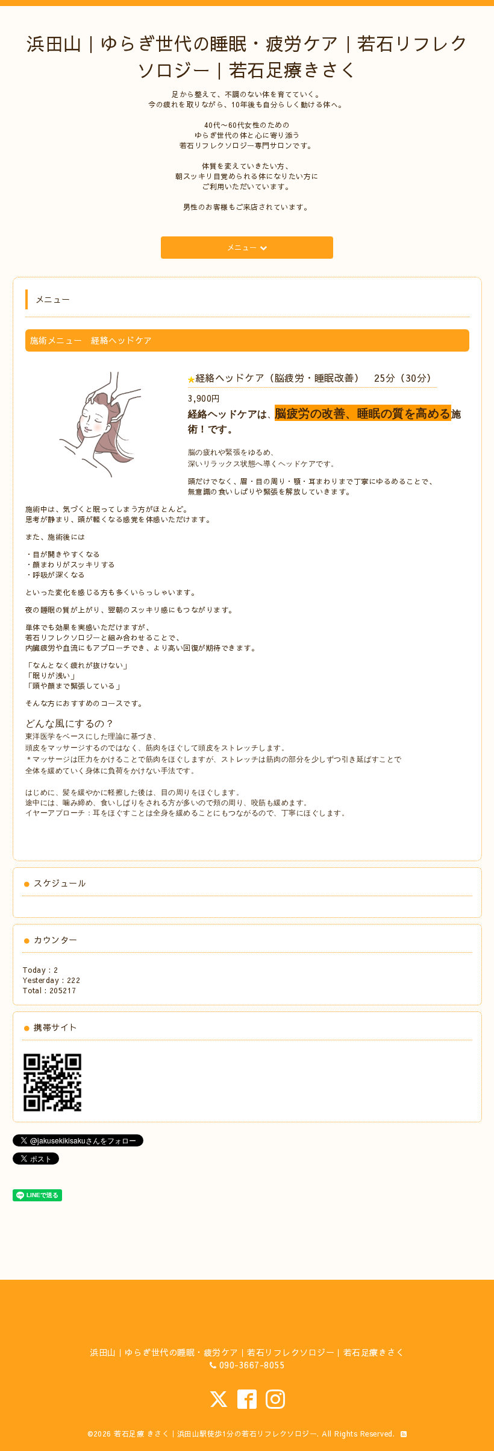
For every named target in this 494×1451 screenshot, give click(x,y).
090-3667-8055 (252, 1365)
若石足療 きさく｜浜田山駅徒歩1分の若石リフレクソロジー (215, 1433)
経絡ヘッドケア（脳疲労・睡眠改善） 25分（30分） (316, 377)
